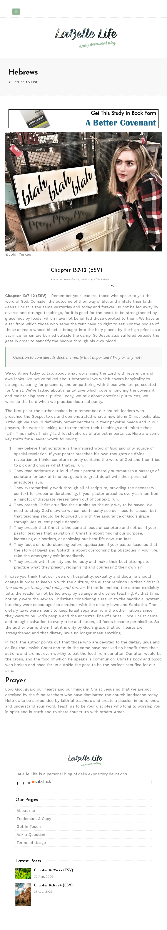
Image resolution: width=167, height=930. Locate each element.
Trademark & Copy (34, 818)
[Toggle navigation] (16, 11)
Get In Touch (29, 826)
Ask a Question (31, 834)
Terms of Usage (31, 842)
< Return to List (22, 82)
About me (26, 810)
